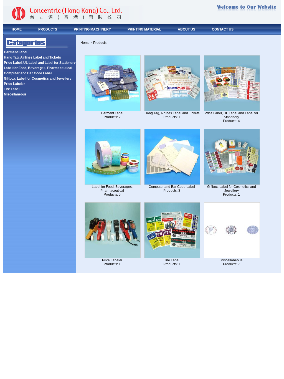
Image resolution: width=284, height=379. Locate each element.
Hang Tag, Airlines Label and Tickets (32, 57)
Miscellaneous (15, 94)
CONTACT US (223, 29)
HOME (17, 29)
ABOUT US (186, 29)
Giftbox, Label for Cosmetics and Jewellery (38, 78)
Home (85, 43)
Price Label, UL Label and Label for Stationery (40, 63)
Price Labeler (14, 84)
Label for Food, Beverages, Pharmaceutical (38, 68)
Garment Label (15, 52)
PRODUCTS (47, 29)
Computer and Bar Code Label (28, 73)
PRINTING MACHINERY (92, 29)
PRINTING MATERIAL (144, 29)
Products (99, 43)
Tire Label (11, 89)
